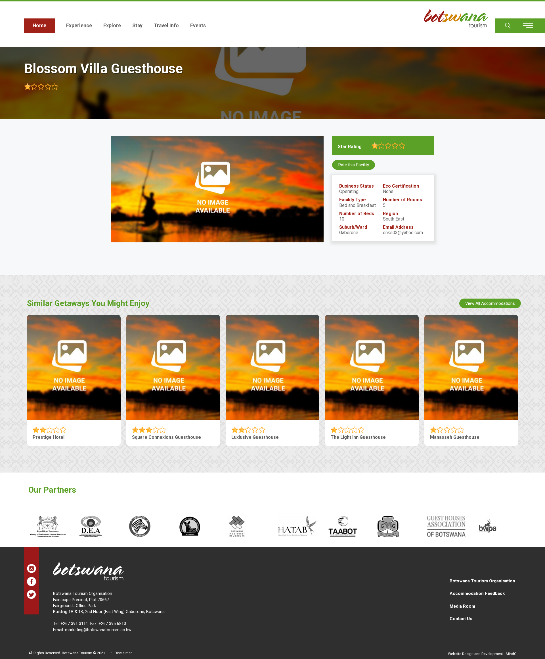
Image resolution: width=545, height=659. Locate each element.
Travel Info (166, 25)
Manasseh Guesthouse (454, 437)
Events (198, 25)
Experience (79, 25)
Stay (137, 25)
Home (39, 25)
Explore (112, 25)
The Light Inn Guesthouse (358, 437)
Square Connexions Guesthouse (166, 437)
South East (393, 219)
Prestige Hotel (48, 437)
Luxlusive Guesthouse (255, 437)
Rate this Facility (353, 164)
